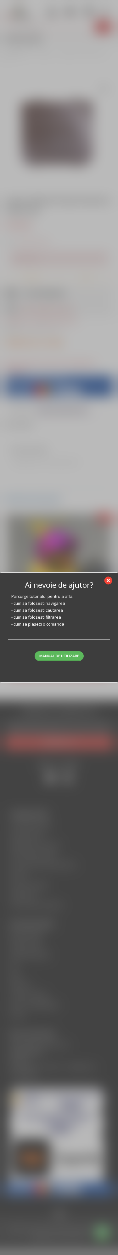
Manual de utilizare (59, 655)
